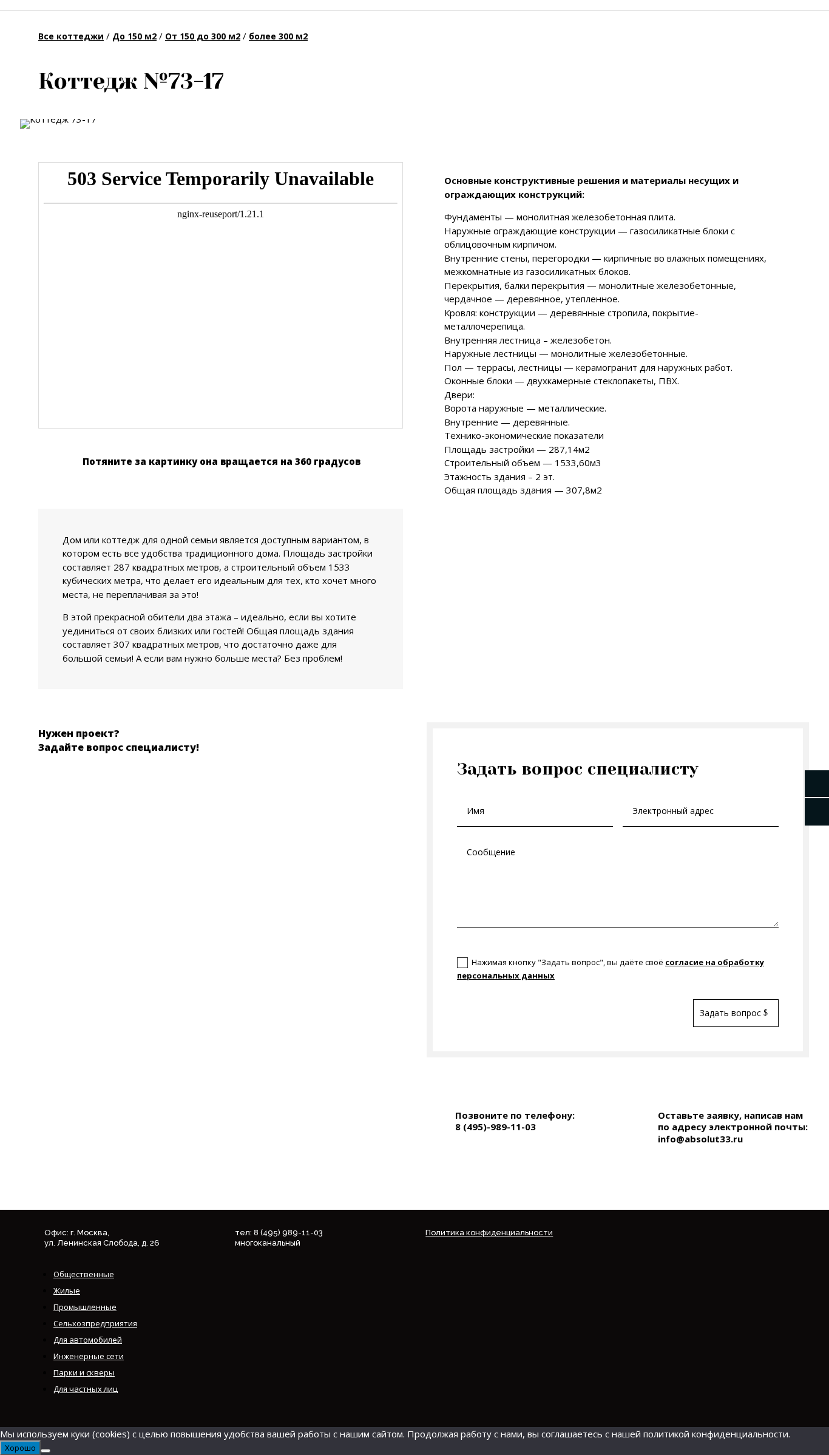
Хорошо (20, 1447)
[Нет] (45, 1451)
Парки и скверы (84, 1372)
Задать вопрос (730, 1013)
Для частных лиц (85, 1388)
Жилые (66, 1290)
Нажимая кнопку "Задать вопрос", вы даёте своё (610, 969)
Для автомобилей (87, 1339)
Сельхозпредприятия (95, 1323)
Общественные (83, 1274)
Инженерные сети (88, 1356)
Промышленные (85, 1306)
